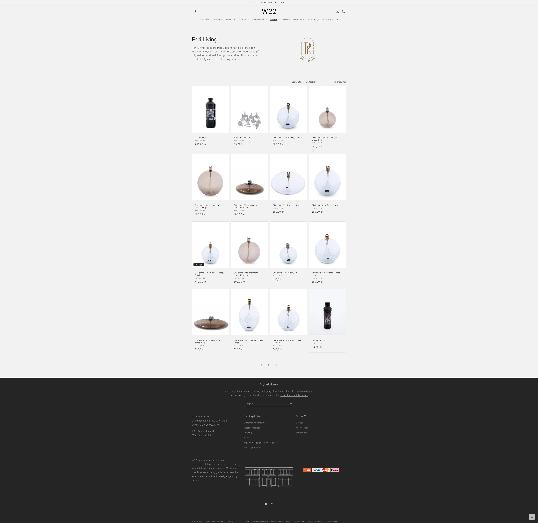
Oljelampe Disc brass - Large (286, 205)
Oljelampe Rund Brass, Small (286, 273)
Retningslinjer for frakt (295, 521)
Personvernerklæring (260, 521)
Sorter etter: (297, 82)
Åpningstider (302, 427)
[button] (195, 11)
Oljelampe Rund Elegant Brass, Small (209, 274)
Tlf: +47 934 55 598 (203, 430)
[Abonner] (291, 403)
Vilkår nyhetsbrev (252, 447)
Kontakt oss (301, 432)
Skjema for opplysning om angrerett (261, 442)
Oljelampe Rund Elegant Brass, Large (326, 274)
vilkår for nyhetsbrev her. (294, 395)
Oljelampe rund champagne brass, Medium (247, 274)
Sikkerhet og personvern (256, 422)
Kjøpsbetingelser (252, 427)
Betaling (248, 432)
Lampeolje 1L (201, 137)
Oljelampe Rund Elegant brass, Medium (287, 341)
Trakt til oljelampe (242, 137)
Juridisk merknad (332, 521)
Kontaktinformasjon (314, 521)
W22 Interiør (204, 522)
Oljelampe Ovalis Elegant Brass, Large (249, 341)
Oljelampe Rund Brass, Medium (287, 137)
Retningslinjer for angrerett (238, 521)
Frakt (246, 437)
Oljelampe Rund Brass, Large (325, 205)
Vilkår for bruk (277, 521)
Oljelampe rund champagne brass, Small (325, 138)
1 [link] (261, 364)
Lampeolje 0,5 (318, 340)
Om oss (299, 422)
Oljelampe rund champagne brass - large (208, 206)
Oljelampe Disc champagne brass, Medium (246, 206)
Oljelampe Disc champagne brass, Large (207, 341)
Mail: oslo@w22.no (202, 435)
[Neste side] (276, 365)
